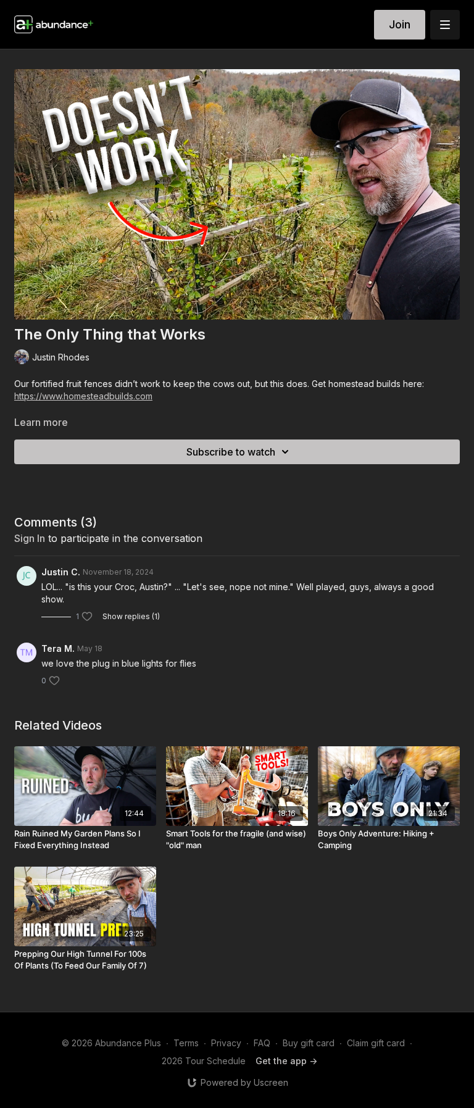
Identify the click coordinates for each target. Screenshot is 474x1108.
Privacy (226, 1043)
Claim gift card (376, 1043)
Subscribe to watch (230, 452)
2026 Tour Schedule (204, 1061)
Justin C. (60, 572)
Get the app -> (286, 1061)
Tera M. (58, 648)
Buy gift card (309, 1043)
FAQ (262, 1043)
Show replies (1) (131, 616)
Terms (186, 1043)
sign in (29, 538)
